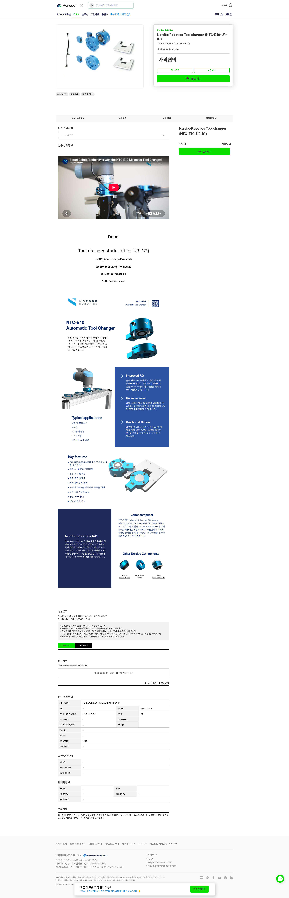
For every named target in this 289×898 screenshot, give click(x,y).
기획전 (229, 14)
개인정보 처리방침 (158, 843)
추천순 (155, 683)
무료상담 (219, 14)
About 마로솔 (64, 14)
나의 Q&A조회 (83, 645)
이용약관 (172, 843)
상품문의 (122, 118)
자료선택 (69, 135)
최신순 (147, 683)
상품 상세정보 (78, 118)
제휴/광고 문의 (112, 843)
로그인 (224, 5)
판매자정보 (211, 118)
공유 (214, 70)
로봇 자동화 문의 (78, 843)
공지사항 (142, 843)
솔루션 (85, 14)
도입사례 (95, 14)
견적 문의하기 (193, 79)
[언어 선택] (230, 5)
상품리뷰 (167, 118)
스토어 (76, 14)
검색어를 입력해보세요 (107, 5)
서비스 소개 (61, 843)
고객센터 (150, 854)
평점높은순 (165, 683)
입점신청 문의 (95, 843)
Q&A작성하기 (66, 645)
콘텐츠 (105, 14)
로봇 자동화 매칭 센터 (120, 14)
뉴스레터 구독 (128, 843)
